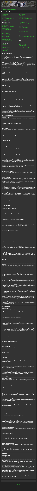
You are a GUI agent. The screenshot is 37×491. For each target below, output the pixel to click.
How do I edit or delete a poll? (5, 36)
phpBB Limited (24, 456)
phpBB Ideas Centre (4, 462)
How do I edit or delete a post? (5, 33)
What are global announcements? (6, 47)
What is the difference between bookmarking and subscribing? (26, 36)
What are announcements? (5, 48)
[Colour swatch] (33, 9)
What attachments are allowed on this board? (24, 41)
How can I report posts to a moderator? (6, 39)
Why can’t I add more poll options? (6, 35)
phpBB (15, 142)
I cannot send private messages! (23, 22)
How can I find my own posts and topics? (24, 33)
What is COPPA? (4, 15)
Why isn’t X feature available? (22, 45)
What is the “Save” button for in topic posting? (7, 40)
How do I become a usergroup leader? (23, 17)
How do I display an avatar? (5, 28)
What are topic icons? (4, 50)
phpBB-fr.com (21, 483)
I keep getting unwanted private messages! (24, 23)
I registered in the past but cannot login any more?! (8, 18)
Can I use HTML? (4, 45)
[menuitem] (6, 8)
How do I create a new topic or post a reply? (7, 32)
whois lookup (22, 467)
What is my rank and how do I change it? (7, 29)
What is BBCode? (4, 44)
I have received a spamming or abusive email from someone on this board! (26, 24)
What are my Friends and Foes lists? (23, 27)
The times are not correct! (5, 25)
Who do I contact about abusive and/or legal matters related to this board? (27, 46)
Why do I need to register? (5, 14)
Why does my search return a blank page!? (24, 32)
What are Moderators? (21, 15)
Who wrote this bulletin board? (22, 44)
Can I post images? (4, 46)
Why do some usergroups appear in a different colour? (25, 18)
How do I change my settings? (5, 23)
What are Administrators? (22, 14)
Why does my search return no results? (23, 31)
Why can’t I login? (4, 17)
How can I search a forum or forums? (23, 30)
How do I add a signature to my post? (6, 34)
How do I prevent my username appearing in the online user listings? (9, 24)
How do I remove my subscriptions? (23, 38)
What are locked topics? (5, 49)
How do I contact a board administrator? (24, 47)
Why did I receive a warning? (5, 38)
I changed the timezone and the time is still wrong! (8, 26)
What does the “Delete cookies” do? (6, 20)
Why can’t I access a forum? (5, 37)
